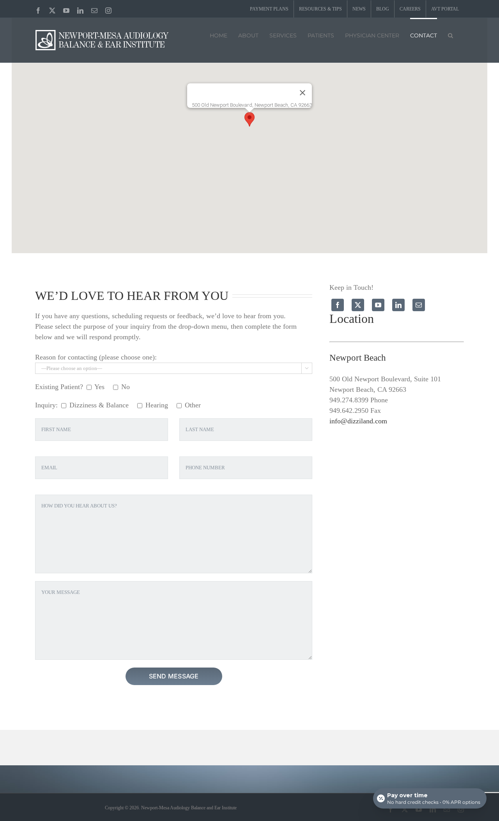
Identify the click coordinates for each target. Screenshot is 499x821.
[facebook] (337, 305)
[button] (450, 34)
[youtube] (378, 305)
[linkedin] (398, 305)
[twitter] (358, 305)
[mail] (418, 305)
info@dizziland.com (358, 421)
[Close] (302, 92)
